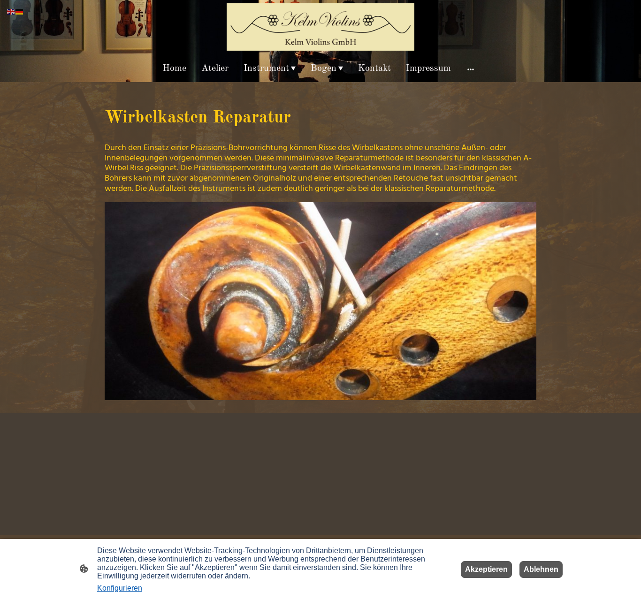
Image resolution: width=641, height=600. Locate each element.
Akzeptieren (486, 569)
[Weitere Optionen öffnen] (470, 69)
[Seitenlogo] (320, 27)
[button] (11, 11)
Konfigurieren (119, 588)
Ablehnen (541, 569)
